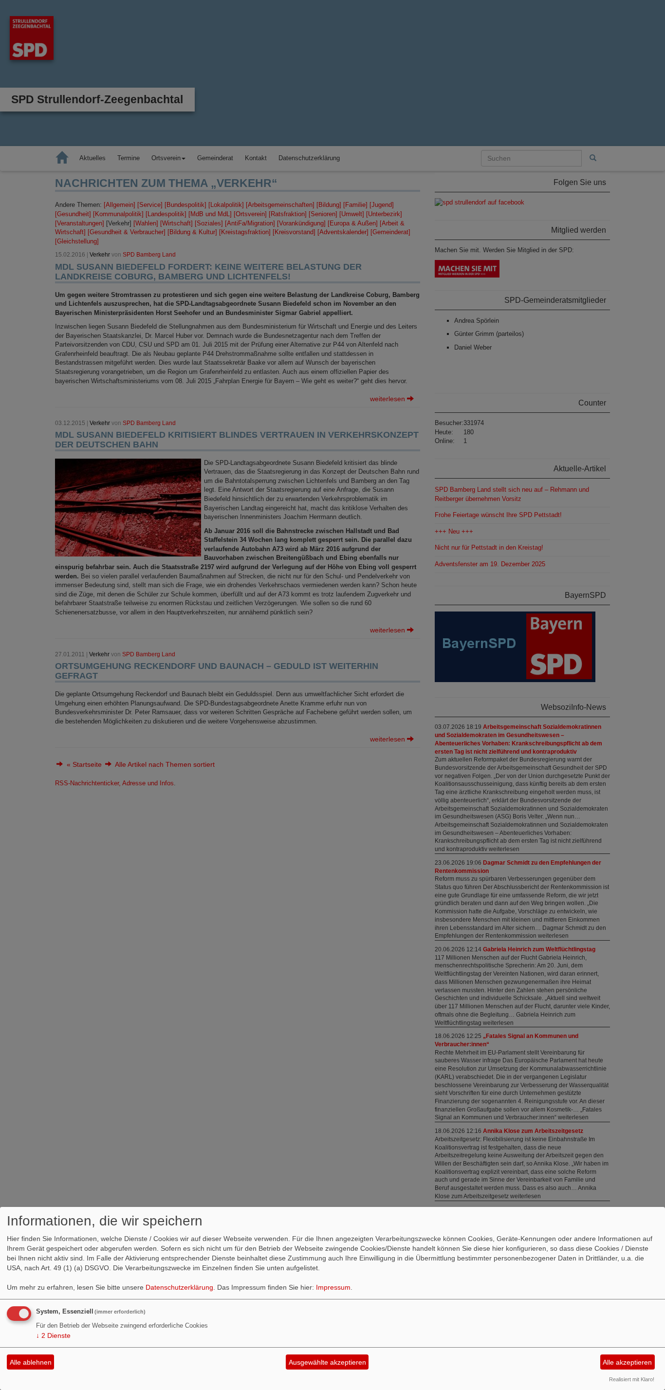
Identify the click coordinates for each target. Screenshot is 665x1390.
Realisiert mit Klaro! (631, 1379)
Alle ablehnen (31, 1362)
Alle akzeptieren (627, 1362)
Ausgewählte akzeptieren (327, 1362)
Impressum (333, 1287)
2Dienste (53, 1335)
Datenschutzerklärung (179, 1287)
